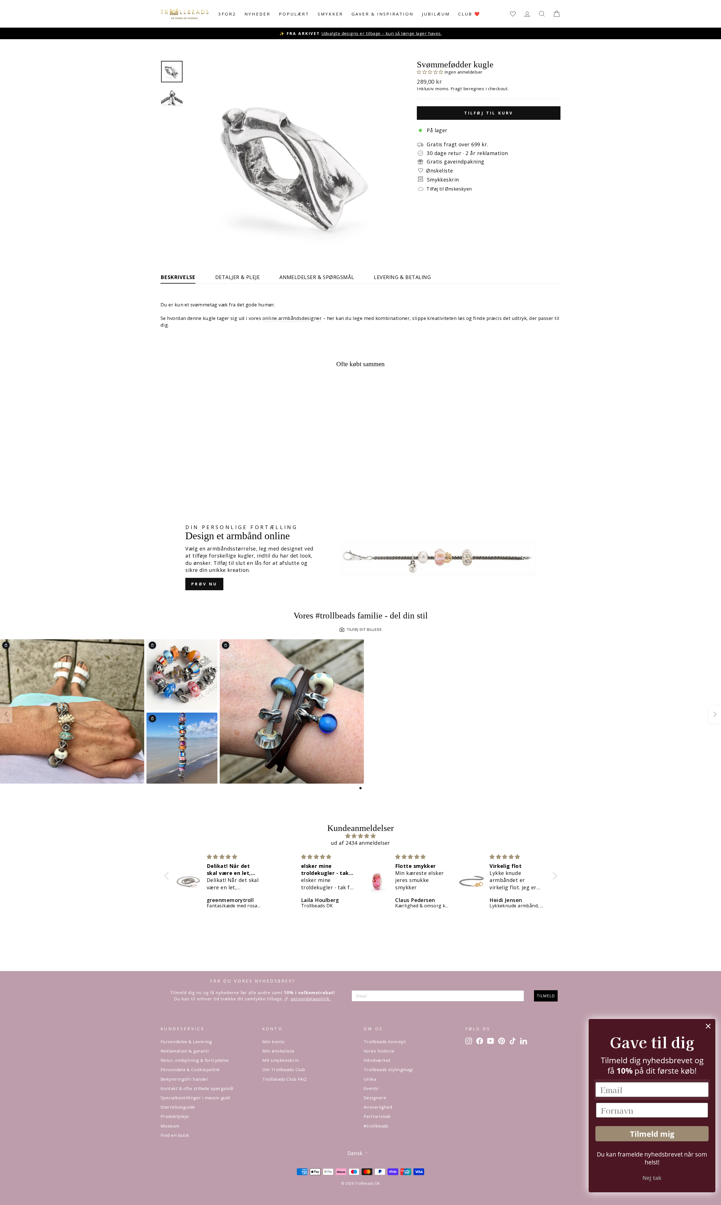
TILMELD (546, 995)
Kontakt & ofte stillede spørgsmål (197, 1088)
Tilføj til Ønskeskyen (449, 189)
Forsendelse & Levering (186, 1041)
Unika (370, 1079)
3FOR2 (227, 14)
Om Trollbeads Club (283, 1069)
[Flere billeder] (715, 714)
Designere (375, 1097)
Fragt (456, 88)
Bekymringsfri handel (184, 1079)
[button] (430, 72)
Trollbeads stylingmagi (388, 1069)
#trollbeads (376, 1126)
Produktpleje (175, 1116)
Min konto (273, 1041)
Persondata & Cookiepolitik (190, 1069)
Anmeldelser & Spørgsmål (316, 277)
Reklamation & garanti (185, 1051)
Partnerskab (377, 1116)
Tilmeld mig (652, 1134)
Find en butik (175, 1135)
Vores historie (379, 1051)
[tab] (360, 788)
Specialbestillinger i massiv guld (195, 1097)
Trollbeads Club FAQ (284, 1079)
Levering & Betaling (402, 277)
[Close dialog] (708, 1026)
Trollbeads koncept (385, 1041)
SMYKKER (330, 14)
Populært (294, 14)
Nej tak (652, 1178)
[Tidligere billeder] (6, 714)
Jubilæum (436, 14)
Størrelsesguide (178, 1107)
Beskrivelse (178, 277)
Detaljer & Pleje (237, 277)
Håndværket (377, 1060)
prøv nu (204, 584)
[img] (360, 835)
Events (371, 1088)
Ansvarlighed (378, 1107)
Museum (170, 1126)
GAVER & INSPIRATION (382, 14)
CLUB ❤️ (469, 14)
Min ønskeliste (278, 1051)
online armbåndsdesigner (292, 318)
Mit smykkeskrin (280, 1060)
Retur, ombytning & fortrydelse (195, 1060)
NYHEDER (257, 14)
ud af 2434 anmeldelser (360, 842)
